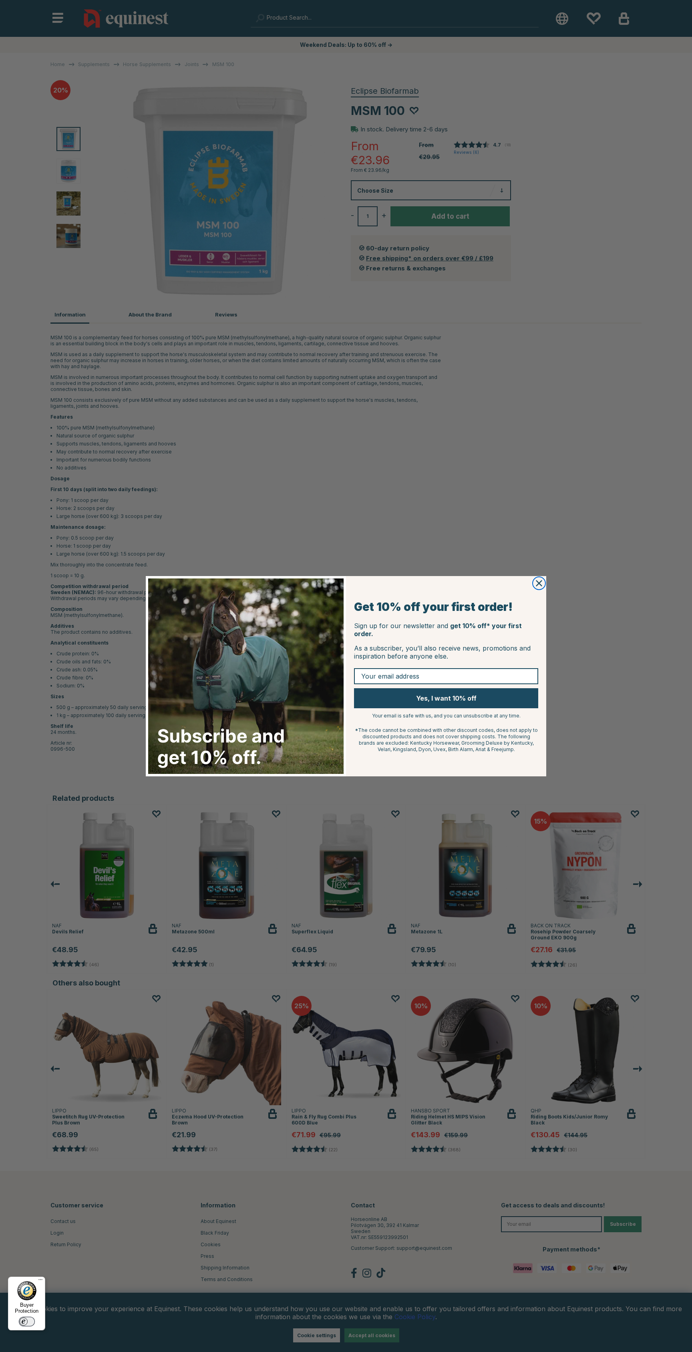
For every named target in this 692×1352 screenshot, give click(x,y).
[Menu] (40, 1281)
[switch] (27, 1321)
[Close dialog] (539, 583)
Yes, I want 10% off (446, 698)
